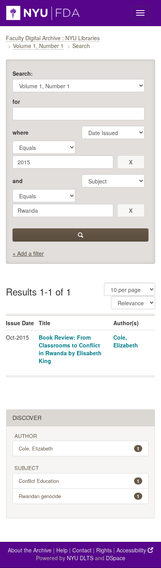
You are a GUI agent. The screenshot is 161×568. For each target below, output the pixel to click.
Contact (81, 550)
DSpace (115, 558)
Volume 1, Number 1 (38, 46)
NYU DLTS (80, 558)
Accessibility (132, 550)
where (21, 132)
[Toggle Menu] (140, 13)
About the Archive (30, 550)
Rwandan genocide (79, 496)
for (16, 101)
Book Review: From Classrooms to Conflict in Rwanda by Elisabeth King (70, 349)
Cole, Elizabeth (125, 341)
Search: (23, 73)
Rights (104, 550)
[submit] (80, 235)
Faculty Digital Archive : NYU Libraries (53, 38)
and (18, 181)
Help (62, 550)
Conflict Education (79, 480)
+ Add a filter (28, 253)
